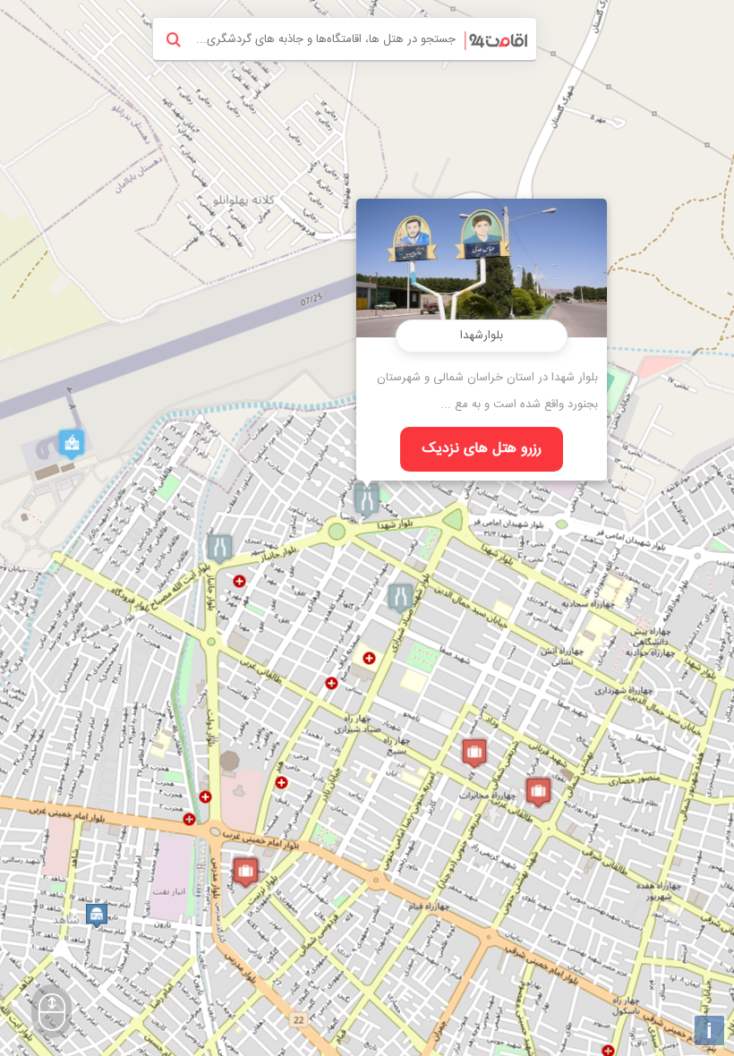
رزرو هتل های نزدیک (482, 449)
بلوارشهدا (481, 335)
